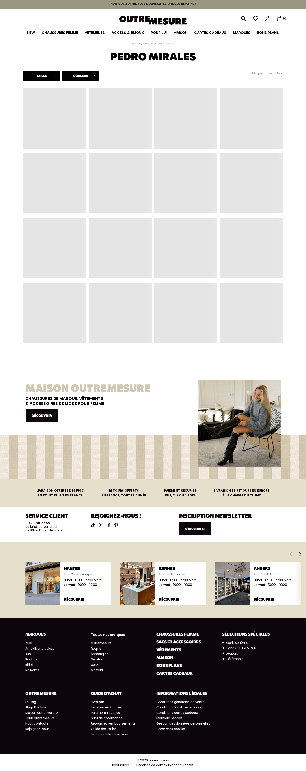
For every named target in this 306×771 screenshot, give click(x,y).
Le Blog (30, 702)
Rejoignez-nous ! (38, 729)
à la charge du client (241, 493)
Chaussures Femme (60, 32)
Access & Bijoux (128, 32)
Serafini (97, 659)
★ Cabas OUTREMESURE (240, 648)
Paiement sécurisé (105, 712)
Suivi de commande (107, 718)
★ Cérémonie (233, 659)
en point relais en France (60, 493)
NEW (31, 32)
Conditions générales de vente (180, 702)
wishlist (255, 18)
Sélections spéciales (246, 633)
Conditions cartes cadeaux (177, 712)
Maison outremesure (41, 712)
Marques (241, 32)
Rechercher (243, 18)
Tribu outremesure (40, 718)
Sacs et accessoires (178, 641)
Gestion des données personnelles (183, 723)
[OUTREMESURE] (153, 19)
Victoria (97, 670)
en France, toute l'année (124, 493)
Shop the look (36, 707)
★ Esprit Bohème (235, 642)
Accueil (135, 43)
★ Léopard (230, 653)
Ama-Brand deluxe (40, 648)
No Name (32, 670)
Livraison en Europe (106, 707)
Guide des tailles (103, 729)
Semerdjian (100, 654)
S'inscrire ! (195, 529)
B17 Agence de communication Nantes (163, 765)
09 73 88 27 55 (37, 523)
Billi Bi (29, 664)
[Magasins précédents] (290, 553)
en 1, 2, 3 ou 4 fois (180, 493)
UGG (94, 664)
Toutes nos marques (108, 634)
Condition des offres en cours (179, 707)
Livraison (97, 702)
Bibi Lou (31, 659)
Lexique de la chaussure (109, 734)
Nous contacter (37, 723)
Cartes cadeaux (210, 32)
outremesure (101, 643)
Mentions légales (169, 718)
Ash (28, 654)
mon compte (267, 19)
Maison (180, 32)
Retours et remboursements (113, 723)
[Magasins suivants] (300, 553)
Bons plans (268, 32)
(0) (285, 18)
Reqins (96, 648)
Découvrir (42, 415)
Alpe (28, 643)
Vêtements (95, 32)
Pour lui (159, 32)
